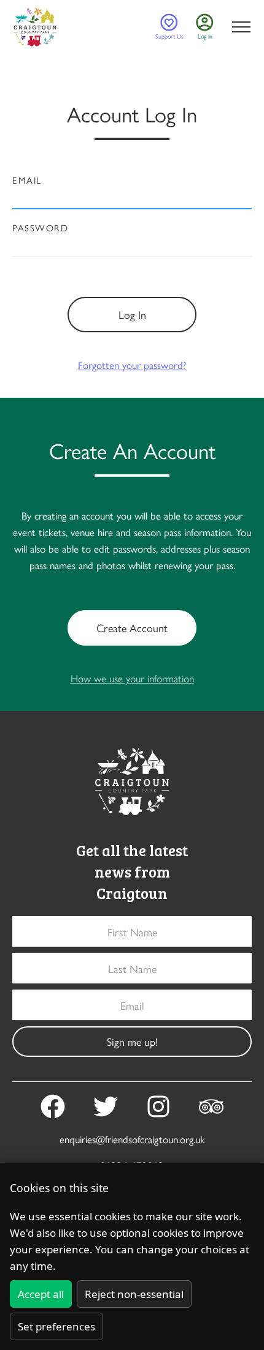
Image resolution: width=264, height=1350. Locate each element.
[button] (239, 27)
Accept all (41, 1294)
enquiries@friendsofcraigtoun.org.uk (132, 1139)
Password (40, 228)
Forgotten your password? (132, 364)
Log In (132, 314)
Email (27, 180)
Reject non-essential (134, 1294)
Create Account (132, 627)
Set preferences (56, 1326)
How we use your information (132, 678)
